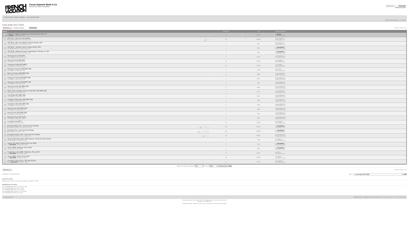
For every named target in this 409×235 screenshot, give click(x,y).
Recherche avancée (400, 7)
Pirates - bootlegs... (20, 17)
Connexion (403, 20)
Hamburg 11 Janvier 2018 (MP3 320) (19, 82)
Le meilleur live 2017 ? (14, 121)
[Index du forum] (16, 8)
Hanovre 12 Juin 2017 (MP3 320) (17, 86)
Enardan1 (279, 43)
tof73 (278, 69)
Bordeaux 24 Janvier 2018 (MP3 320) (19, 69)
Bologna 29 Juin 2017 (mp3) (16, 117)
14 (208, 131)
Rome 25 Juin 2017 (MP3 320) (17, 112)
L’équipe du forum (358, 197)
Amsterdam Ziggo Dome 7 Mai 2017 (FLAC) (21, 161)
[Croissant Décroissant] (225, 166)
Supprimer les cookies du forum (372, 197)
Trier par (206, 166)
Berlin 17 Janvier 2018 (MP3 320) (18, 73)
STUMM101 (12, 57)
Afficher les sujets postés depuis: (185, 166)
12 (203, 131)
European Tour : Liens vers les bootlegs (20, 130)
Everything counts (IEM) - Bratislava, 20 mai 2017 (23, 152)
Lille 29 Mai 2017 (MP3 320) (16, 95)
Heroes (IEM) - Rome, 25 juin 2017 (18, 156)
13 (206, 131)
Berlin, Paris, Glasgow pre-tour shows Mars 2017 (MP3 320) (26, 91)
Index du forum (9, 17)
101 (10, 149)
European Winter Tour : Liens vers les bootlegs (23, 126)
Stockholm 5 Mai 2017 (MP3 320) (18, 104)
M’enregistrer (394, 20)
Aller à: (351, 174)
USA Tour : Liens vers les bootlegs (18, 38)
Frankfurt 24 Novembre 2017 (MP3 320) (20, 99)
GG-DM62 (280, 38)
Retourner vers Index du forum (11, 174)
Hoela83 (11, 61)
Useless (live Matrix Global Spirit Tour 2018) (21, 143)
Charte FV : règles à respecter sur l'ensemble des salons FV (27, 34)
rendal (12, 131)
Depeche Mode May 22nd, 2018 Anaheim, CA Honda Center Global (29, 139)
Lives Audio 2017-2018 (33, 17)
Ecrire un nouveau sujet (7, 28)
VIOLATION (280, 47)
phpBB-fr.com (208, 201)
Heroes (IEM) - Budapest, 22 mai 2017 (19, 147)
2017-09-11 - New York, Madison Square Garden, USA (24, 43)
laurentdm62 (280, 73)
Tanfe (10, 122)
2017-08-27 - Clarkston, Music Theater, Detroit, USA (24, 47)
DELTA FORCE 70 (15, 39)
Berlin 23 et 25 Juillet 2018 (16, 60)
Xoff (278, 152)
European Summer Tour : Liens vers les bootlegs (23, 134)
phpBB (190, 200)
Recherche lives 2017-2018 (16, 56)
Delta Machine (281, 117)
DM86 (278, 139)
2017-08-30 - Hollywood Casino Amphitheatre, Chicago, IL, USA (28, 51)
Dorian (11, 35)
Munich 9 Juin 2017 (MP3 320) (17, 108)
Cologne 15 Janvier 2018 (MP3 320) (18, 77)
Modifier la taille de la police (404, 17)
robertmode (280, 91)
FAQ (387, 20)
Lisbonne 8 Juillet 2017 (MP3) (17, 64)
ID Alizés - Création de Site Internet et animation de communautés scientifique (207, 203)
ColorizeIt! (224, 200)
